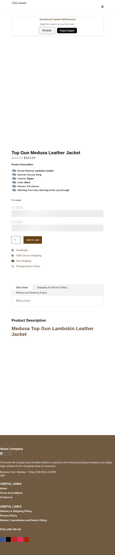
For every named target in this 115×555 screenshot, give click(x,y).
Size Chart (22, 287)
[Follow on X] (8, 539)
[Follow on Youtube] (26, 539)
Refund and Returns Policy (31, 292)
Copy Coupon (67, 30)
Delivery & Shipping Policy (16, 511)
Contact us (6, 497)
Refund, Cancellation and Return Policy (23, 520)
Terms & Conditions (11, 493)
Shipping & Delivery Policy (52, 287)
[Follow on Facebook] (2, 539)
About (3, 488)
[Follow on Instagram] (20, 539)
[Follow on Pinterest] (14, 539)
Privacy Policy (8, 515)
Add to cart (32, 239)
